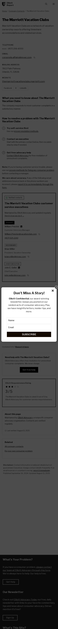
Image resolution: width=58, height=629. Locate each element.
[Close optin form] (53, 291)
